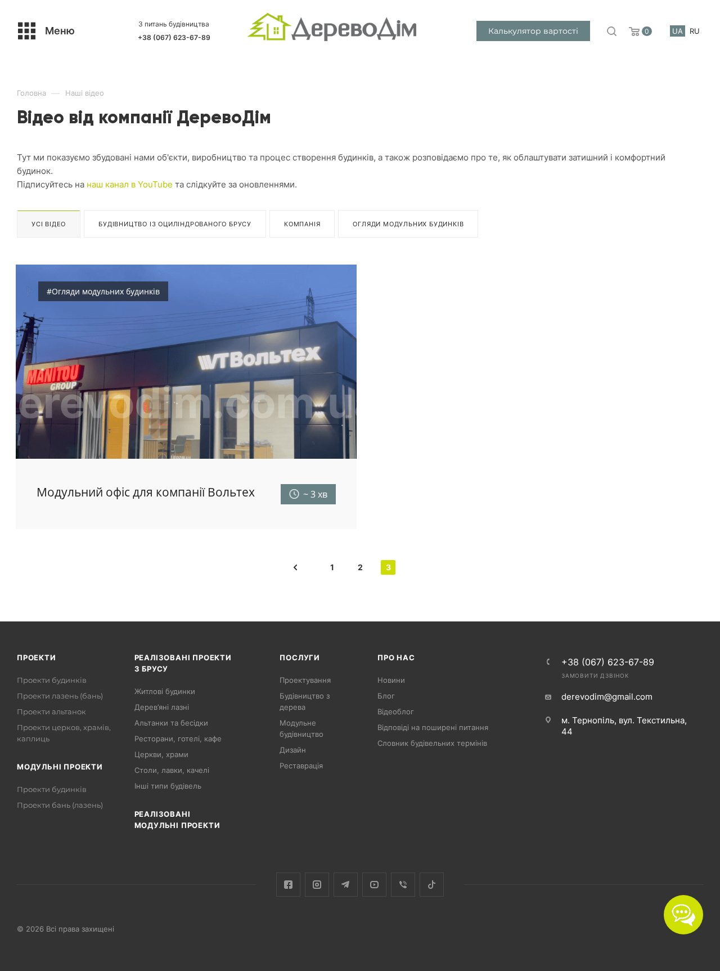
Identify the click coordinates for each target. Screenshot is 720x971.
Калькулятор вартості (533, 31)
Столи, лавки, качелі (171, 770)
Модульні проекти (60, 766)
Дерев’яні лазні (161, 707)
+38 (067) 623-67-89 (174, 37)
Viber (403, 884)
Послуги (300, 657)
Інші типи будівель (167, 785)
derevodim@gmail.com (606, 696)
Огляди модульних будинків (408, 224)
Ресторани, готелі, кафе (178, 738)
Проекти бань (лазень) (60, 804)
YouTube (374, 884)
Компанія (302, 224)
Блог (386, 695)
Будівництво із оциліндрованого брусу (174, 224)
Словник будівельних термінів (432, 743)
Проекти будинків (52, 679)
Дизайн (293, 749)
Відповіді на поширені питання (432, 727)
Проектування (305, 679)
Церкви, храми (161, 754)
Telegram (346, 884)
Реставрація (301, 765)
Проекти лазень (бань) (60, 695)
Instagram (317, 884)
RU (695, 30)
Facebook (288, 884)
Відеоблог (395, 711)
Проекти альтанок (51, 711)
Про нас (396, 657)
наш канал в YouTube (130, 184)
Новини (391, 679)
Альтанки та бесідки (171, 722)
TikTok (432, 884)
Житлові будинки (164, 691)
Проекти (36, 657)
